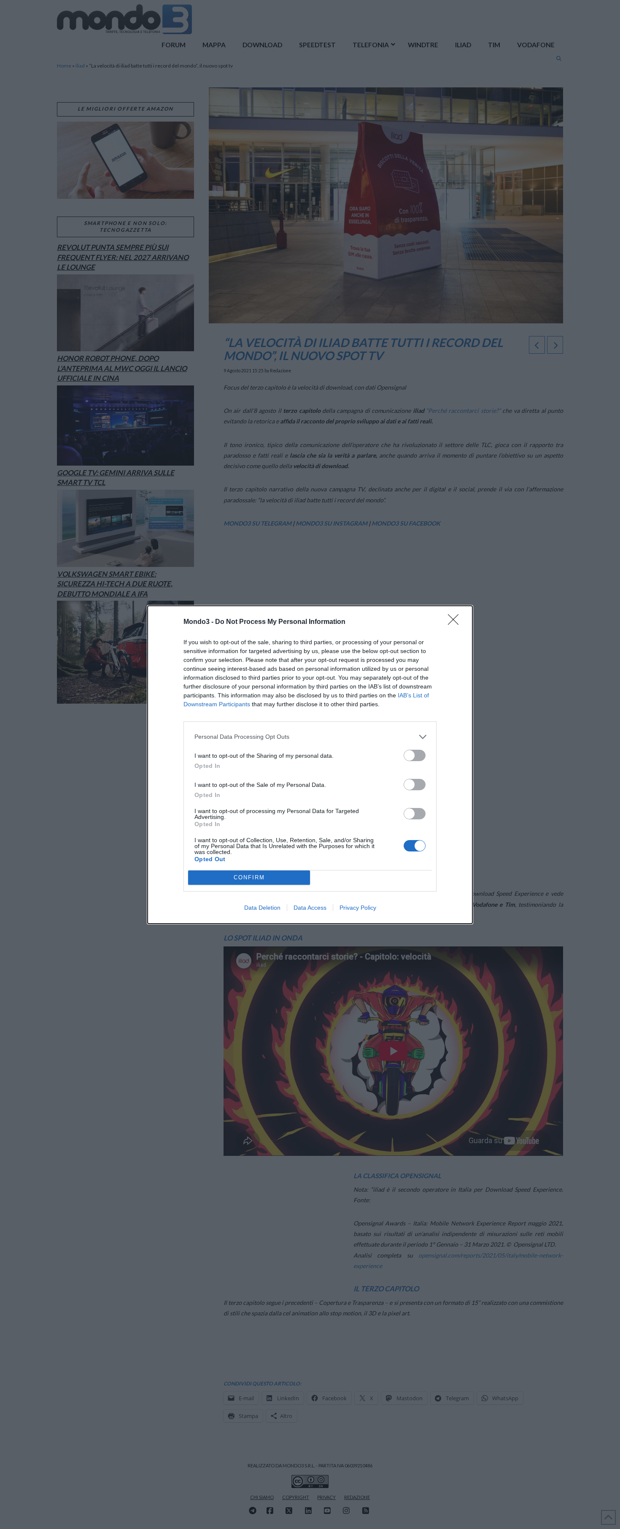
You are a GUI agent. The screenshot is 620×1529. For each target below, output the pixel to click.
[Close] (456, 622)
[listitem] (310, 736)
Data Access (310, 907)
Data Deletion (262, 907)
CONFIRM (249, 877)
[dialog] (310, 765)
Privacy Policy (358, 907)
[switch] (415, 755)
